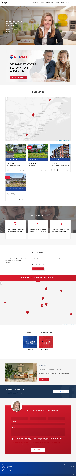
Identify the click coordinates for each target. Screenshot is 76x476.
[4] (27, 314)
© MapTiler (60, 140)
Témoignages (49, 2)
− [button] (1, 283)
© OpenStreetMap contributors (66, 140)
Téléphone (14, 421)
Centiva (73, 474)
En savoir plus (43, 379)
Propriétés (35, 2)
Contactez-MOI (37, 449)
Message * (14, 427)
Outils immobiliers (59, 2)
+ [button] (1, 282)
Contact (68, 2)
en (73, 2)
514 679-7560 (6, 469)
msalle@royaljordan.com (11, 29)
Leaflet (57, 140)
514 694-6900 (10, 28)
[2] (33, 116)
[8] (42, 300)
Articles (42, 2)
